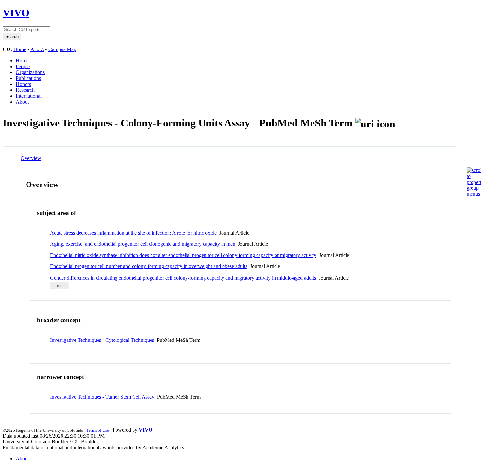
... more (59, 285)
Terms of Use (97, 430)
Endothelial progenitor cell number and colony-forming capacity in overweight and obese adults (148, 266)
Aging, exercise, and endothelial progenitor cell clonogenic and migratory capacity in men (142, 244)
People (23, 66)
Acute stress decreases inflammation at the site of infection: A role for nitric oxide (133, 233)
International (29, 96)
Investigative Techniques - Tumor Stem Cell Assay (102, 396)
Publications (28, 78)
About (22, 102)
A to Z (37, 49)
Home (19, 49)
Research (25, 90)
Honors (23, 84)
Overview (31, 158)
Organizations (30, 72)
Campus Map (62, 49)
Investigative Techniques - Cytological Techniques (102, 340)
